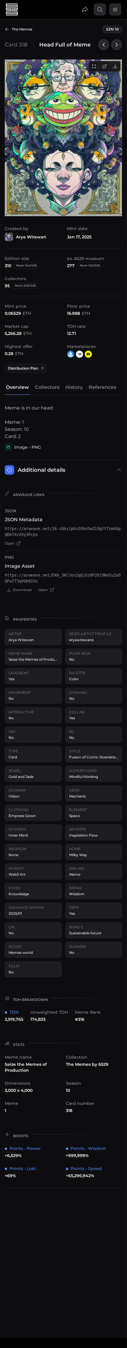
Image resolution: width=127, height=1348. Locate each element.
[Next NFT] (116, 44)
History (74, 387)
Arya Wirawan (31, 237)
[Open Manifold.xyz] (79, 354)
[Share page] (85, 9)
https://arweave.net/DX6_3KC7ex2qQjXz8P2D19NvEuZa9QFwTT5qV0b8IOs (63, 578)
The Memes (22, 29)
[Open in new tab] (104, 66)
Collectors (47, 387)
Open (9, 543)
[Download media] (115, 66)
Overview (17, 387)
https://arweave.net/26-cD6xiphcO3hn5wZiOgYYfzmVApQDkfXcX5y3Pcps (63, 531)
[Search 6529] (100, 9)
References (102, 387)
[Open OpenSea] (70, 354)
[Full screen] (94, 66)
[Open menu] (115, 9)
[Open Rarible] (88, 354)
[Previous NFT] (103, 44)
